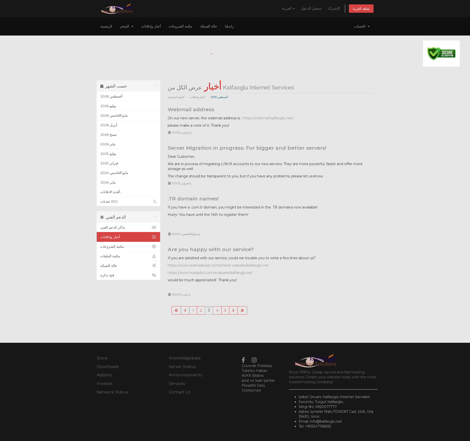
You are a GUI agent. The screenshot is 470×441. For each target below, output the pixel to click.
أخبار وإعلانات (151, 26)
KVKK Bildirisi (253, 375)
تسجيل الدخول (311, 8)
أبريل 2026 (108, 125)
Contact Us (179, 392)
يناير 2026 (108, 144)
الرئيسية (106, 26)
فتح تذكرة (107, 275)
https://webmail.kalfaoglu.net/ (268, 118)
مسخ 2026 (108, 134)
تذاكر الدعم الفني (112, 227)
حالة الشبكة (208, 26)
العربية (287, 8)
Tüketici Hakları (254, 370)
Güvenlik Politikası (257, 366)
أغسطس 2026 (111, 96)
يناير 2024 (108, 182)
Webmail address (191, 109)
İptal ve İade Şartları (258, 380)
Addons (104, 375)
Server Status (182, 366)
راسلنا (229, 26)
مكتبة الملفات (110, 256)
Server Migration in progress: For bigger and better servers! (247, 148)
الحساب (360, 26)
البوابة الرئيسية (176, 97)
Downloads (108, 366)
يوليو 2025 (108, 154)
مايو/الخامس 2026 (114, 115)
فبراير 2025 (109, 163)
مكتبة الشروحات (180, 26)
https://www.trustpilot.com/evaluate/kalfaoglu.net (210, 272)
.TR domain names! (193, 199)
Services (177, 383)
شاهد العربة (361, 8)
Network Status (112, 392)
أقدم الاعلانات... (111, 192)
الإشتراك (334, 8)
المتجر (125, 26)
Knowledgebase (185, 358)
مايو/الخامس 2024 (114, 173)
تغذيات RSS (109, 201)
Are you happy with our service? (211, 249)
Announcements (185, 375)
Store (102, 358)
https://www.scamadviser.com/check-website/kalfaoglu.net (218, 265)
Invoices (104, 383)
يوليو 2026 (108, 106)
